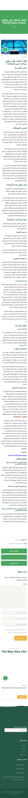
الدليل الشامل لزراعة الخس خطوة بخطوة (14, 687)
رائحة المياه (12, 543)
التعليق (24, 584)
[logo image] (23, 5)
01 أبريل (5, 678)
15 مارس (5, 50)
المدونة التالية (14, 563)
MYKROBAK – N (18, 416)
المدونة (14, 26)
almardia (23, 57)
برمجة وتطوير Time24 (14, 793)
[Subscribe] (6, 730)
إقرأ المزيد (22, 697)
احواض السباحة (19, 543)
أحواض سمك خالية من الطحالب (17, 455)
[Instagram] (21, 735)
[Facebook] (25, 735)
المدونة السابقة (14, 551)
